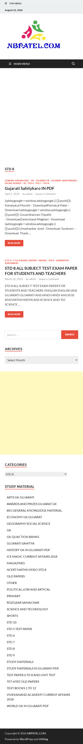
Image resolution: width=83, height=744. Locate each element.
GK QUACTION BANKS (23, 537)
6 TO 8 (8, 260)
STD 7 (38, 183)
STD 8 (46, 183)
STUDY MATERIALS (20, 662)
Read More (12, 242)
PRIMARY (13, 596)
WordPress (26, 739)
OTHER (12, 583)
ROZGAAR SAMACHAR (23, 602)
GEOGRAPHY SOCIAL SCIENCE (28, 523)
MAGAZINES (16, 563)
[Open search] (73, 63)
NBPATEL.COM (36, 733)
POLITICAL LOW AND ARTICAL (28, 589)
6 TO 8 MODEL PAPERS (25, 260)
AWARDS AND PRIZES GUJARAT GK (32, 504)
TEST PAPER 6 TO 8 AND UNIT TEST (31, 675)
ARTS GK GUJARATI (20, 497)
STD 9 (11, 655)
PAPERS (43, 260)
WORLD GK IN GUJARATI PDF (28, 706)
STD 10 (11, 622)
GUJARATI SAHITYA (21, 543)
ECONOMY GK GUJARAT (24, 517)
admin (29, 193)
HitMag (43, 739)
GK (32, 180)
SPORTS (12, 615)
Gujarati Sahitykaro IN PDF (29, 188)
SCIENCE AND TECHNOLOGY (27, 609)
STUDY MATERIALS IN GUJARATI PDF (33, 668)
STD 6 (31, 183)
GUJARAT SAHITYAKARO (64, 180)
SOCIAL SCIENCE (13, 183)
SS (25, 183)
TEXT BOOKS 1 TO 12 (21, 688)
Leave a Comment (45, 193)
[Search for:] (41, 334)
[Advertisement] (41, 117)
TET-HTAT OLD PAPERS (23, 681)
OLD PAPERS (16, 576)
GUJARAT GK (42, 180)
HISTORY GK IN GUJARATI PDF (28, 550)
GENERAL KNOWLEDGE (17, 180)
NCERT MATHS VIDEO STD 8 (26, 569)
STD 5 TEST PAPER (19, 629)
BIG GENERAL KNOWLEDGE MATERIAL (34, 510)
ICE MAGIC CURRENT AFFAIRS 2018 (32, 556)
